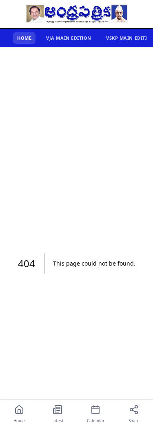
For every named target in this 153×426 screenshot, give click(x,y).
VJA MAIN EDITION (68, 38)
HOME (24, 38)
